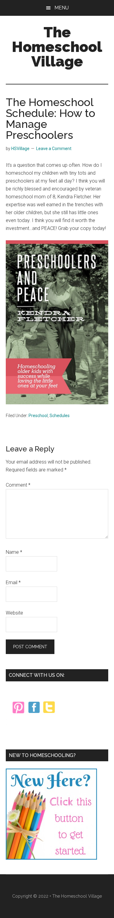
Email (13, 582)
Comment (18, 485)
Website (14, 613)
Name (14, 552)
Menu (61, 8)
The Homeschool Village (57, 47)
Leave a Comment (53, 148)
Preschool (38, 415)
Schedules (60, 415)
